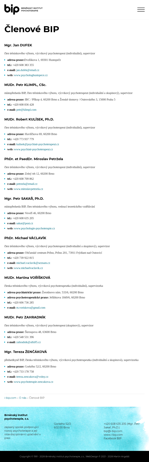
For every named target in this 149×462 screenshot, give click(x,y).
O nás (22, 397)
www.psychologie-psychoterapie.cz (34, 228)
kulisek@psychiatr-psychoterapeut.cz (37, 144)
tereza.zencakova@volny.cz (32, 376)
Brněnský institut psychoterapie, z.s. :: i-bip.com (23, 9)
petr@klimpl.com (26, 109)
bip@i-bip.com (113, 431)
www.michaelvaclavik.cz (28, 268)
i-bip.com (10, 397)
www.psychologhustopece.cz (31, 75)
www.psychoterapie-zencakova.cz (33, 381)
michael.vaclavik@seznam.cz (33, 263)
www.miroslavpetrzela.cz (28, 189)
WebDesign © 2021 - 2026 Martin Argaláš (107, 456)
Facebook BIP (112, 438)
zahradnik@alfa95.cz (28, 342)
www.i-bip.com (113, 434)
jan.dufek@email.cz (27, 70)
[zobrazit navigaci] (141, 9)
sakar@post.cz (24, 223)
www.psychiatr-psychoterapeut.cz (33, 149)
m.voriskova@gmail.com (30, 307)
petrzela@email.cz (26, 184)
